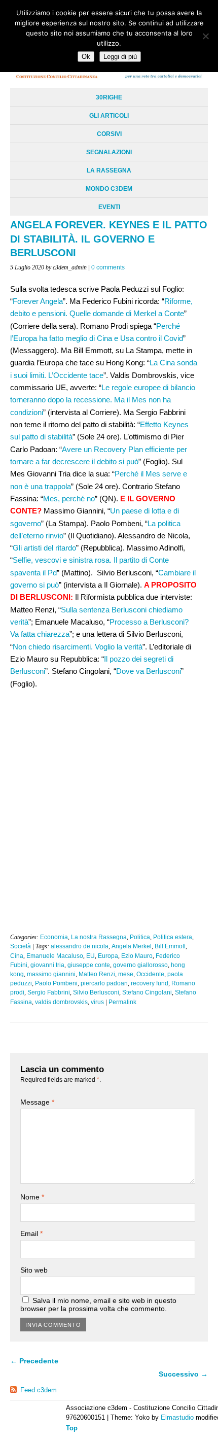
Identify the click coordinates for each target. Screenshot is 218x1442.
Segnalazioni (109, 152)
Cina (16, 955)
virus (97, 1002)
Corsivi (109, 134)
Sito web (34, 1270)
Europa (108, 955)
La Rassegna (109, 170)
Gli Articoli (109, 116)
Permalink (122, 1002)
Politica (140, 937)
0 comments (108, 267)
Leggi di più (120, 56)
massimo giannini (51, 974)
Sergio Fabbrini (48, 992)
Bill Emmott (170, 946)
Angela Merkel (132, 946)
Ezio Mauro (137, 955)
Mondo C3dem (109, 189)
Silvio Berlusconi (96, 992)
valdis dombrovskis (61, 1002)
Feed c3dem (38, 1390)
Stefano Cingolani (147, 992)
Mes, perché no (69, 498)
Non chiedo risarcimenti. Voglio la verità (77, 646)
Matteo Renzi (97, 974)
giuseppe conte (88, 965)
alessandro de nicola (79, 946)
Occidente (150, 974)
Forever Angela (38, 301)
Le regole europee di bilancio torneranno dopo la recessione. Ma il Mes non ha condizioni (102, 400)
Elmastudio (177, 1417)
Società (20, 946)
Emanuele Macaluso (54, 955)
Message (37, 1102)
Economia (54, 937)
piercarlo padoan (104, 983)
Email (31, 1233)
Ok (86, 56)
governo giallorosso (140, 965)
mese (125, 974)
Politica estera (172, 937)
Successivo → (183, 1374)
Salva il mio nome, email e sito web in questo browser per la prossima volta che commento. (98, 1304)
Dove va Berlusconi (148, 671)
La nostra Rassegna (99, 937)
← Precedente (34, 1361)
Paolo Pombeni (56, 983)
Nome (32, 1197)
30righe (109, 97)
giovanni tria (47, 965)
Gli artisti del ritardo (44, 547)
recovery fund (149, 983)
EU (90, 955)
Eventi (109, 207)
